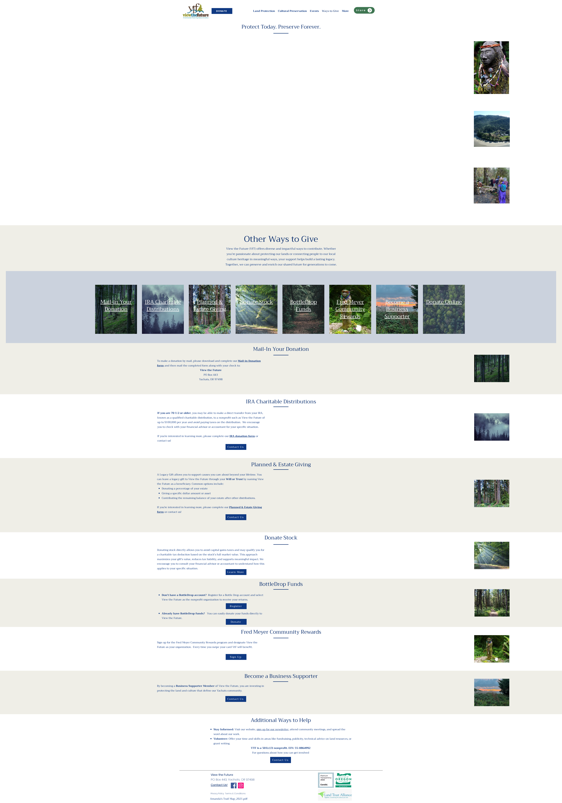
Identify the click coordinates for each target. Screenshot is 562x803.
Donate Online (444, 301)
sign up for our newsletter (272, 729)
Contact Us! (219, 785)
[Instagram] (241, 785)
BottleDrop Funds (303, 305)
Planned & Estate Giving (209, 305)
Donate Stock (256, 301)
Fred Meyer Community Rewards (350, 309)
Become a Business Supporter (397, 309)
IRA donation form (242, 436)
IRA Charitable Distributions (163, 305)
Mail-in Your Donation (116, 305)
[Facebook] (234, 785)
